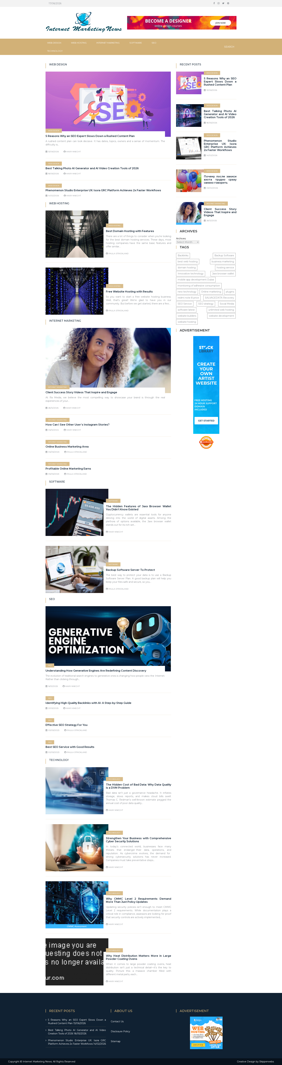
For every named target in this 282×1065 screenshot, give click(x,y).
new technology (187, 291)
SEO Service (185, 303)
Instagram (218, 4)
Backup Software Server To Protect (130, 569)
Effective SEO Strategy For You (66, 725)
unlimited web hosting (221, 309)
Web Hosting (79, 42)
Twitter (223, 4)
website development (221, 315)
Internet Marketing (108, 42)
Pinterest (228, 4)
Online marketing (211, 291)
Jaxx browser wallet (223, 273)
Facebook (214, 4)
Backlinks (183, 255)
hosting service (225, 267)
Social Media (227, 303)
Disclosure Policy (120, 1031)
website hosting (187, 321)
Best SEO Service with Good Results (70, 747)
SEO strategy (205, 303)
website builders (187, 315)
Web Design (54, 42)
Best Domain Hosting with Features (130, 231)
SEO (154, 42)
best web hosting (188, 261)
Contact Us (117, 1021)
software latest (186, 309)
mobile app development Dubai (196, 279)
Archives (181, 238)
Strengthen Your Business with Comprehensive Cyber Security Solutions (138, 840)
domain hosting (187, 267)
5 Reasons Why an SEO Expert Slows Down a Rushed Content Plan (220, 81)
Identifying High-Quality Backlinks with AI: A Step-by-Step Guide (88, 703)
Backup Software (224, 255)
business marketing (223, 261)
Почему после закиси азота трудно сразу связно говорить (220, 179)
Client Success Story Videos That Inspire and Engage (220, 212)
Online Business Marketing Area (67, 446)
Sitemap (115, 1041)
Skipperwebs (266, 1061)
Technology (55, 51)
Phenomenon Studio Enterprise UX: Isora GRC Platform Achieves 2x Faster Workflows (220, 145)
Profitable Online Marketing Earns (68, 468)
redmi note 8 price (188, 297)
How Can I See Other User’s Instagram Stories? (78, 424)
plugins (230, 291)
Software (135, 42)
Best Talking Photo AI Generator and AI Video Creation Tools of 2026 (220, 114)
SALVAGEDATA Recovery (219, 297)
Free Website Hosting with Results (129, 291)
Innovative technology (191, 273)
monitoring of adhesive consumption (199, 285)
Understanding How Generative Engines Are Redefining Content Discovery (96, 670)
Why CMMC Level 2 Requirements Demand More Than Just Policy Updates (138, 900)
